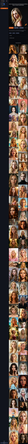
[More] (24, 27)
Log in (4, 441)
